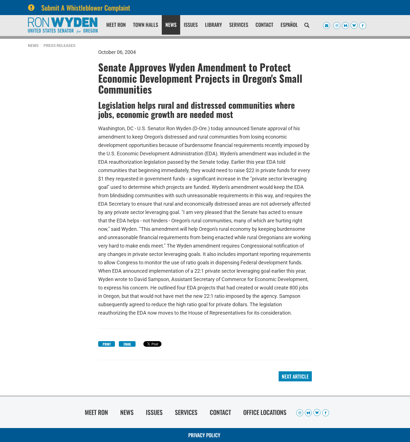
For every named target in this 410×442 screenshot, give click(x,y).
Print (107, 344)
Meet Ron (116, 24)
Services (238, 24)
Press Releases (60, 45)
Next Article (295, 376)
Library (213, 24)
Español (289, 24)
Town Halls (145, 24)
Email (127, 344)
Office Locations (264, 412)
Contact (264, 24)
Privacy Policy (204, 435)
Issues (191, 24)
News (171, 24)
